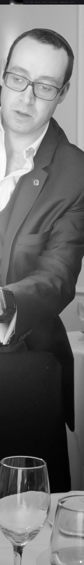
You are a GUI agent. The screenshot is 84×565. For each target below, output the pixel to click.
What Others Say (53, 2)
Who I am (37, 2)
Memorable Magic (64, 2)
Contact (72, 2)
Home (27, 2)
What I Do (44, 2)
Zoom (32, 2)
